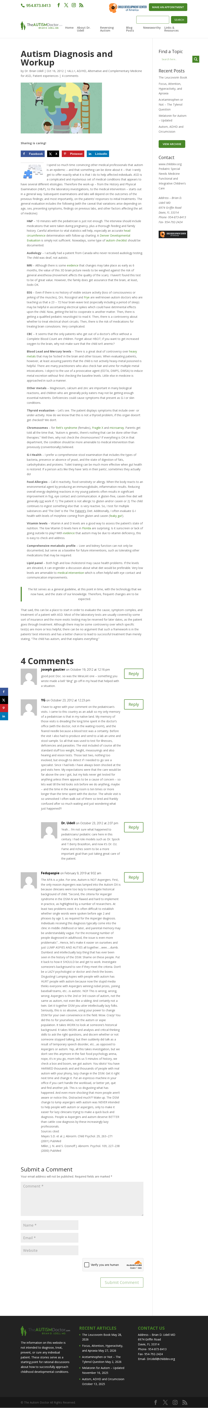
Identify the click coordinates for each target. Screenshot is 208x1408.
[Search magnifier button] (195, 59)
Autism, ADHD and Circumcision (103, 1379)
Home (69, 27)
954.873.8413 (38, 5)
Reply (134, 673)
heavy (133, 351)
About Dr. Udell (84, 29)
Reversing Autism (107, 29)
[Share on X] (4, 700)
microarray (117, 428)
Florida (86, 528)
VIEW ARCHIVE (172, 144)
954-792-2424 (174, 222)
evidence (72, 265)
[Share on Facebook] (4, 692)
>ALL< (71, 71)
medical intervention (70, 573)
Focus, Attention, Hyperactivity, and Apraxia (170, 88)
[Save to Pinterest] (4, 708)
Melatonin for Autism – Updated (103, 1368)
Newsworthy (152, 27)
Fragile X (97, 428)
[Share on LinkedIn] (4, 716)
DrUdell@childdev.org (161, 1359)
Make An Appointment (168, 7)
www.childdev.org (170, 164)
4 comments (70, 76)
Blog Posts (130, 29)
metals (31, 356)
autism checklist (116, 240)
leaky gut (116, 516)
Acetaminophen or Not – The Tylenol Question (171, 104)
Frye (87, 297)
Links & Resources (171, 29)
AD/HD (81, 71)
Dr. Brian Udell (34, 71)
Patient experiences (45, 76)
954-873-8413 (177, 217)
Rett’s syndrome (66, 428)
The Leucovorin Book (173, 77)
